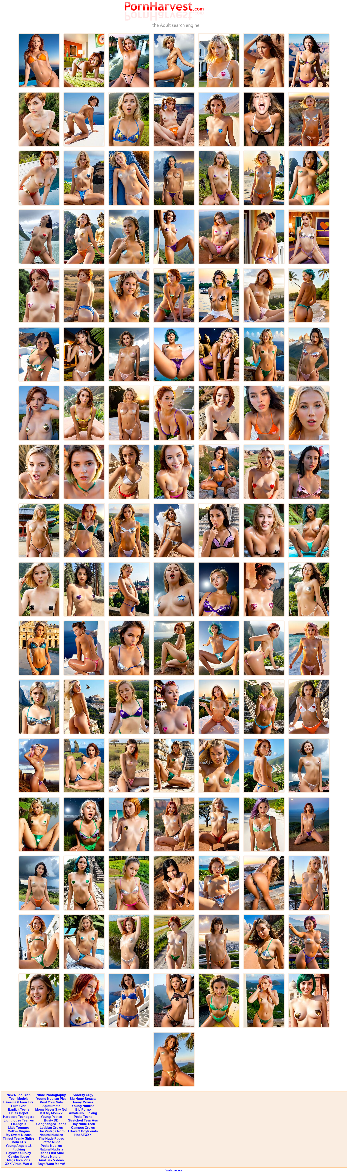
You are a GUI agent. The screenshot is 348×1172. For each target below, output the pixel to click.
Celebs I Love (18, 1156)
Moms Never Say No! (51, 1109)
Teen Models (18, 1098)
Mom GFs (18, 1142)
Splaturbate (51, 1106)
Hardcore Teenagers (18, 1116)
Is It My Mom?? (51, 1113)
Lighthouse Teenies (19, 1120)
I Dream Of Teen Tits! (18, 1102)
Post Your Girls (51, 1102)
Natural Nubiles (51, 1135)
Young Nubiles (83, 1106)
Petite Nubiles (51, 1145)
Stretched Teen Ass (83, 1120)
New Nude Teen (19, 1095)
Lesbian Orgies (51, 1127)
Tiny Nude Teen (83, 1124)
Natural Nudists (51, 1149)
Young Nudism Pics (51, 1098)
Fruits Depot (18, 1113)
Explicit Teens (18, 1109)
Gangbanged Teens (51, 1124)
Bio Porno (83, 1109)
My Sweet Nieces (19, 1135)
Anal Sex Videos (51, 1160)
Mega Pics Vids (18, 1160)
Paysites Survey (18, 1153)
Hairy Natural (51, 1156)
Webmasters (174, 1170)
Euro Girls (18, 1106)
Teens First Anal (51, 1153)
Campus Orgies (83, 1127)
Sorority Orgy (83, 1095)
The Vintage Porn (51, 1131)
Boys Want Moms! (51, 1164)
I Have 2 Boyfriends (83, 1131)
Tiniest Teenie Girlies (18, 1138)
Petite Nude (51, 1142)
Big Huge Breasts (82, 1098)
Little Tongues (19, 1127)
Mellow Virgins (19, 1131)
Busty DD (51, 1120)
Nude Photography (51, 1095)
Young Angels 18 (19, 1145)
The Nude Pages (51, 1138)
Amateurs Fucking (83, 1113)
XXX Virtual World (18, 1164)
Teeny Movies (82, 1102)
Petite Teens (83, 1116)
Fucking (18, 1149)
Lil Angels (18, 1124)
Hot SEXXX (83, 1135)
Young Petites (51, 1116)
